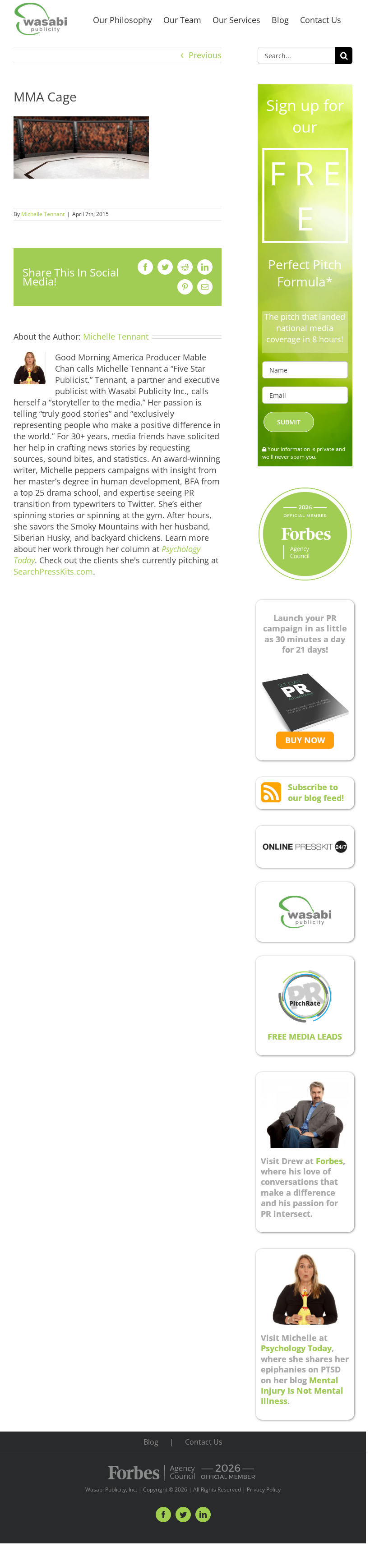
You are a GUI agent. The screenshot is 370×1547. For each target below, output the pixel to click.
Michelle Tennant (43, 214)
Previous (205, 55)
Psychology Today (296, 1348)
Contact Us (203, 1442)
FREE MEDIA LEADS (305, 1036)
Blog (150, 1442)
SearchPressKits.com (53, 571)
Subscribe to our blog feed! (316, 792)
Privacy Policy (264, 1489)
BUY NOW (305, 740)
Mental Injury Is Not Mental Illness (302, 1391)
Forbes (329, 1161)
